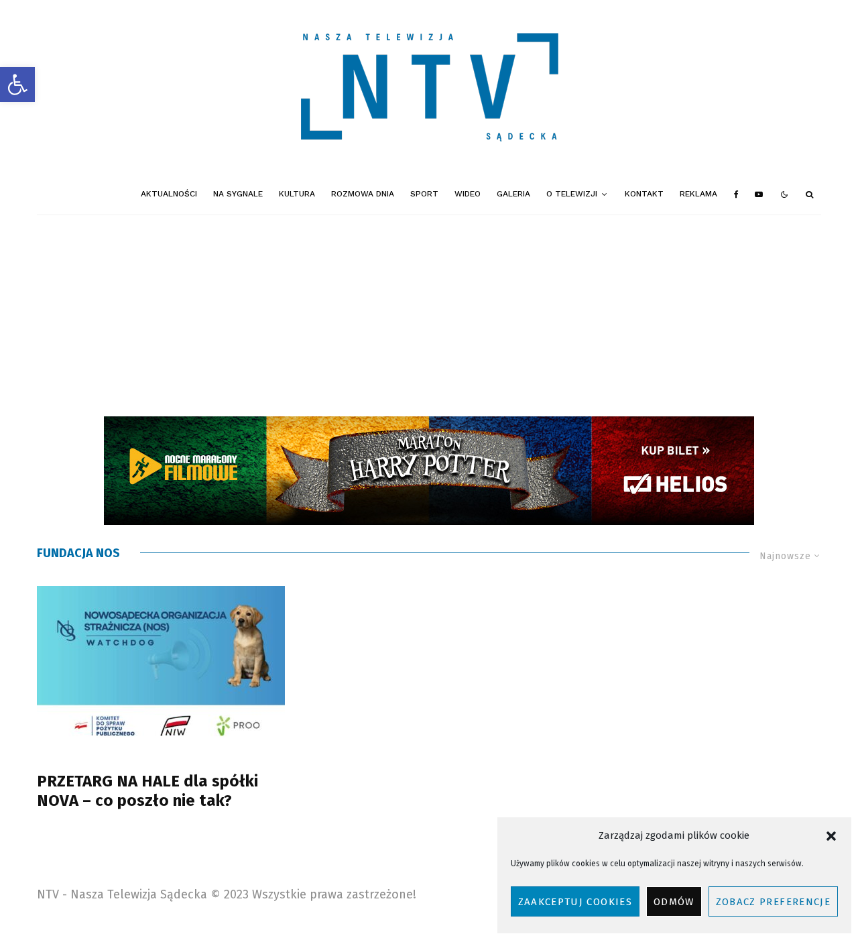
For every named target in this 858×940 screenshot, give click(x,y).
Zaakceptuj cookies (575, 902)
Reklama (698, 193)
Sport (424, 193)
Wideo (467, 193)
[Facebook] (736, 194)
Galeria (513, 193)
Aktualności (169, 193)
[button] (17, 84)
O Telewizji (571, 193)
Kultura (297, 193)
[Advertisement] (429, 316)
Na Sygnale (238, 193)
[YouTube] (759, 194)
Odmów (674, 902)
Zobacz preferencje (773, 902)
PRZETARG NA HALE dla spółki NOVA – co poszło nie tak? (147, 791)
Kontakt (644, 193)
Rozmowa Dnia (362, 193)
